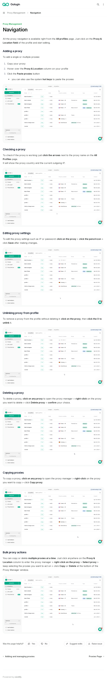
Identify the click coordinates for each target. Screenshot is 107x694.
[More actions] (103, 4)
